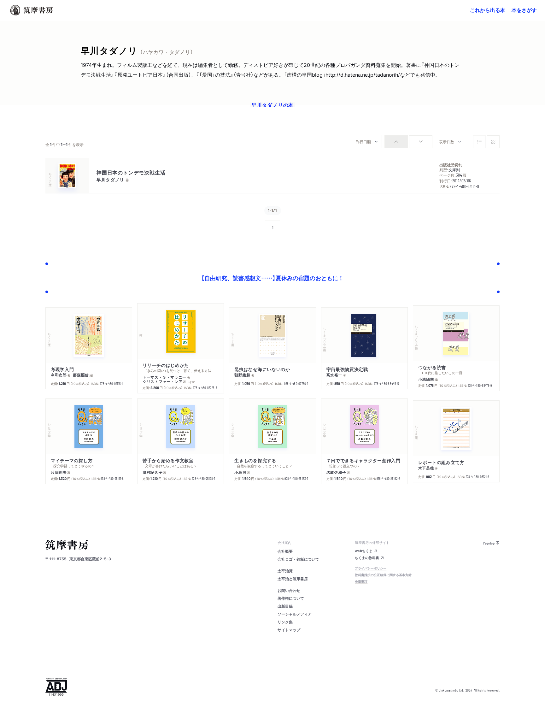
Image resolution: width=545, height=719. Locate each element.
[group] (408, 141)
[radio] (396, 141)
